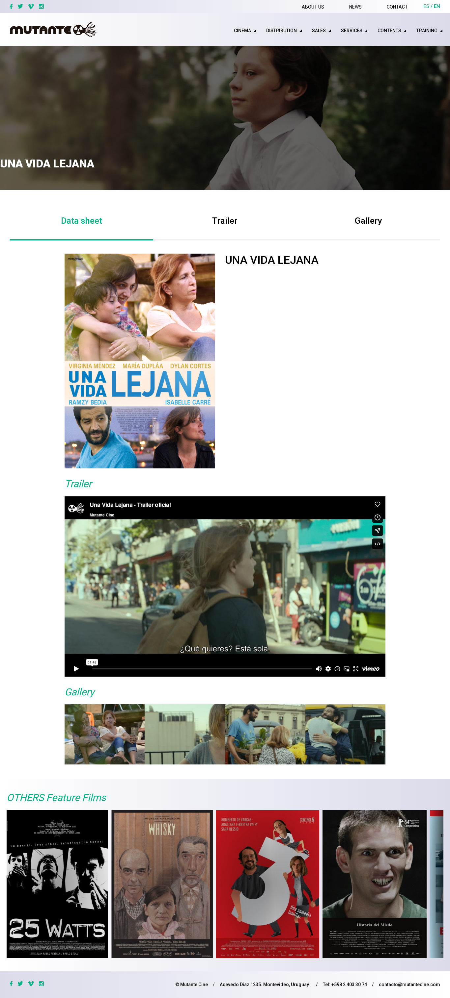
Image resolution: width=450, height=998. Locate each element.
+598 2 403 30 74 (349, 984)
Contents (389, 30)
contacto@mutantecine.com (409, 984)
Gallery (368, 221)
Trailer (225, 221)
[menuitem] (237, 30)
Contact (397, 7)
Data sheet (81, 221)
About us (313, 7)
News (355, 7)
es (426, 6)
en (437, 6)
